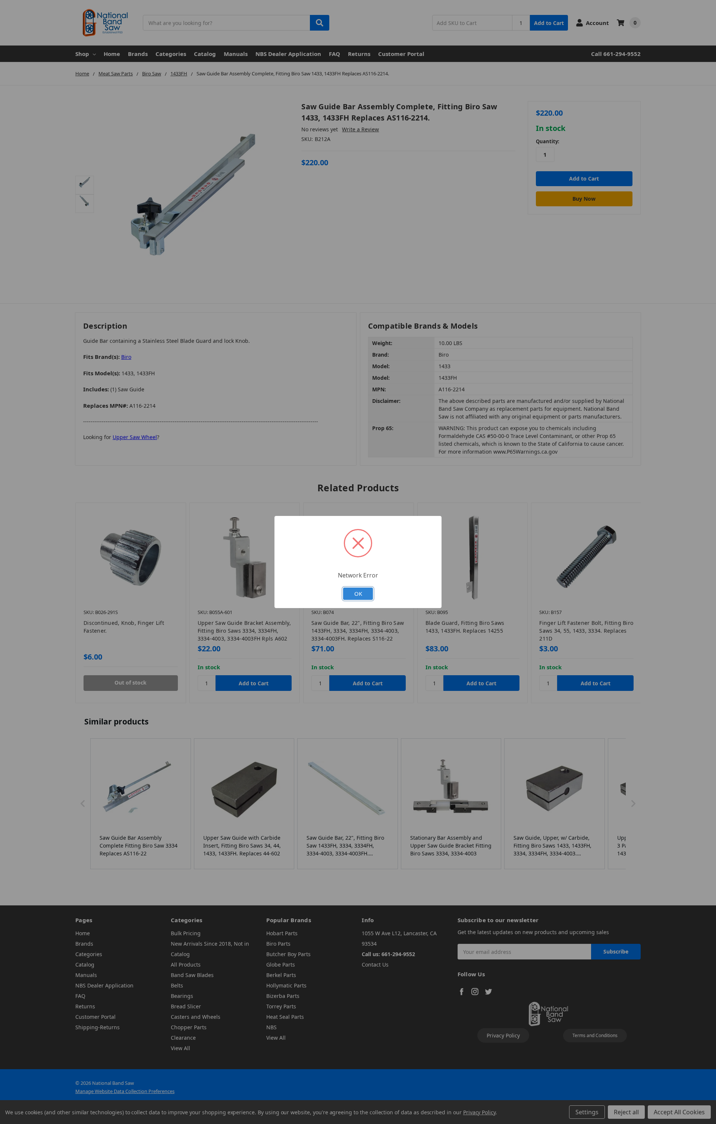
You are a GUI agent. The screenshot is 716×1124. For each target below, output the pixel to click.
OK (358, 593)
